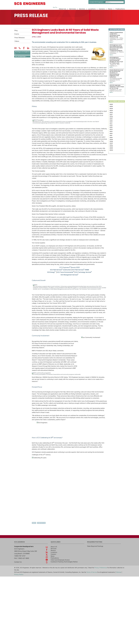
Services (72, 9)
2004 (111, 150)
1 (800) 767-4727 (19, 556)
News (110, 9)
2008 (111, 142)
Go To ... (55, 7)
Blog (15, 30)
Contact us (41, 523)
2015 (111, 127)
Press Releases (19, 37)
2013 (111, 131)
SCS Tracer (60, 272)
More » (111, 42)
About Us (62, 9)
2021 (111, 115)
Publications (120, 9)
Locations (92, 9)
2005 (111, 148)
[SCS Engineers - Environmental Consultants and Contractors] (29, 4)
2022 (111, 112)
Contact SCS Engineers (96, 2)
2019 (111, 119)
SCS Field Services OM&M (80, 270)
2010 (111, 137)
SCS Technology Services (83, 272)
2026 (111, 104)
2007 (111, 144)
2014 (111, 129)
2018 (111, 121)
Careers (102, 9)
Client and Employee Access (60, 560)
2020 (111, 117)
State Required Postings (95, 546)
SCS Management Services (69, 275)
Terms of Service (92, 572)
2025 (111, 106)
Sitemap (118, 572)
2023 (111, 110)
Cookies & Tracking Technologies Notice (64, 562)
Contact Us (18, 562)
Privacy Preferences (100, 567)
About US (54, 547)
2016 (111, 125)
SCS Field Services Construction (60, 270)
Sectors (82, 9)
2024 (111, 108)
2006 (111, 146)
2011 (111, 135)
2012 (111, 133)
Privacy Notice (18, 574)
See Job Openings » (20, 56)
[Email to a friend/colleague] (15, 49)
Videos (16, 41)
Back (34, 523)
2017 (111, 123)
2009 (111, 139)
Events (16, 34)
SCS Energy (51, 272)
